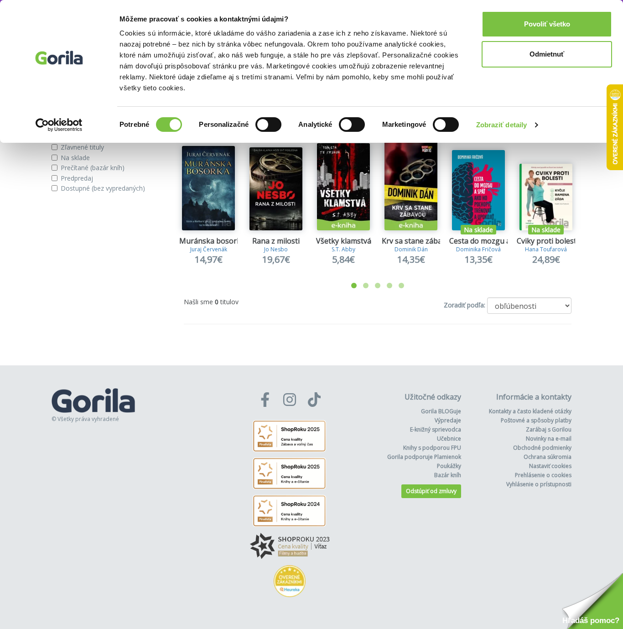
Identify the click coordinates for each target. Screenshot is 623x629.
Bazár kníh (447, 475)
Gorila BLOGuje (441, 411)
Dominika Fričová (478, 249)
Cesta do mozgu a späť (488, 241)
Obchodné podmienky (542, 448)
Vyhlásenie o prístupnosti (538, 484)
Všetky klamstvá (343, 241)
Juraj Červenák (208, 249)
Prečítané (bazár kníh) (93, 167)
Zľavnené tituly (82, 147)
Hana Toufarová (546, 249)
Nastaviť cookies (550, 466)
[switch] (268, 124)
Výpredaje (448, 420)
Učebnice (449, 438)
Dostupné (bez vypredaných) (103, 188)
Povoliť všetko (547, 24)
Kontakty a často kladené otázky (530, 411)
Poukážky (449, 466)
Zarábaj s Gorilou (548, 429)
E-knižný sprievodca (435, 429)
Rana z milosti (276, 241)
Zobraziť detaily (501, 125)
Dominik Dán (411, 249)
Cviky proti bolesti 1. (551, 241)
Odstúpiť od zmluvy (431, 491)
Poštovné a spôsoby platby (536, 420)
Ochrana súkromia (547, 457)
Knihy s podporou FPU (432, 448)
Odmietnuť (547, 54)
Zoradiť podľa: (464, 305)
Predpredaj (77, 178)
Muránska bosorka (212, 241)
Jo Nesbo (276, 249)
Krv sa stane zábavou (418, 241)
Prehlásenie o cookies (543, 475)
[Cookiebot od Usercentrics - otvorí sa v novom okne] (59, 125)
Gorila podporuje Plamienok (424, 457)
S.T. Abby (343, 249)
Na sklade (75, 157)
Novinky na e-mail (548, 438)
